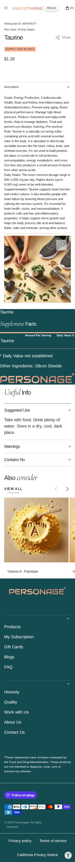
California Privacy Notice (37, 855)
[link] (36, 530)
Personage (22, 822)
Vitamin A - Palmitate (23, 571)
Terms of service (53, 841)
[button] (67, 489)
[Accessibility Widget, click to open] (68, 855)
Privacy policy (20, 841)
